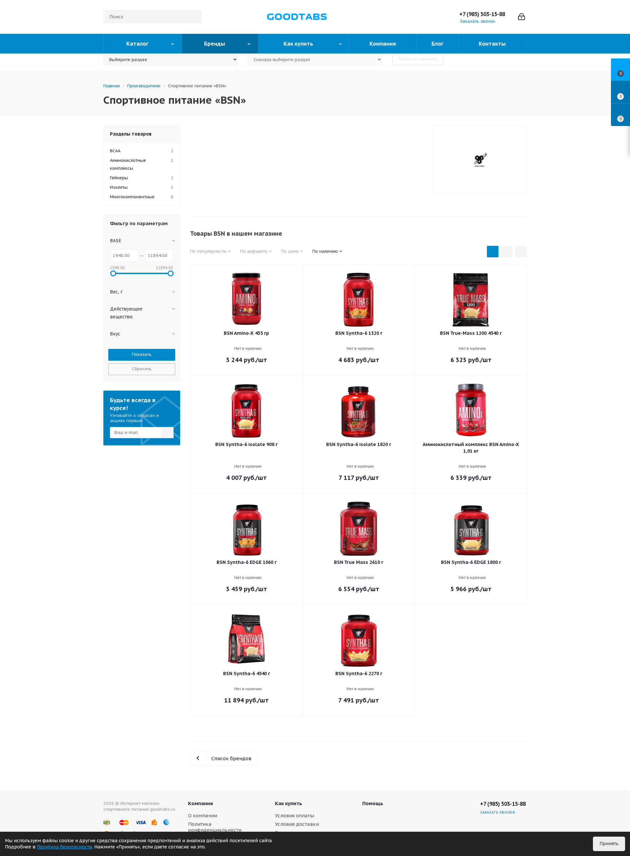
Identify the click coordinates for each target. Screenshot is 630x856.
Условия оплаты (294, 815)
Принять (609, 843)
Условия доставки (297, 824)
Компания (200, 803)
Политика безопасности (64, 847)
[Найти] (194, 16)
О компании (202, 815)
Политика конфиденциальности (215, 827)
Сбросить (142, 369)
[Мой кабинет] (521, 17)
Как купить (288, 803)
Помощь (372, 803)
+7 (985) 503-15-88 (482, 14)
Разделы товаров (131, 134)
